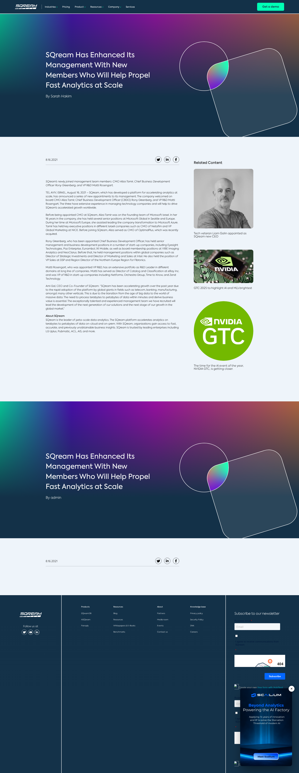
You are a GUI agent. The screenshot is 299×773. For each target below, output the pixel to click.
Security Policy (196, 619)
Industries (50, 6)
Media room (162, 619)
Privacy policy (196, 613)
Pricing (66, 6)
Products (85, 607)
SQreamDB (86, 613)
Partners (161, 613)
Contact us (162, 632)
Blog (115, 613)
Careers (194, 632)
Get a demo (270, 7)
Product (79, 6)
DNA (192, 625)
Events (160, 625)
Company (113, 6)
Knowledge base (198, 607)
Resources (96, 6)
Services (130, 6)
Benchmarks (119, 632)
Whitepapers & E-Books (124, 625)
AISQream (85, 619)
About (160, 607)
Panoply (85, 625)
